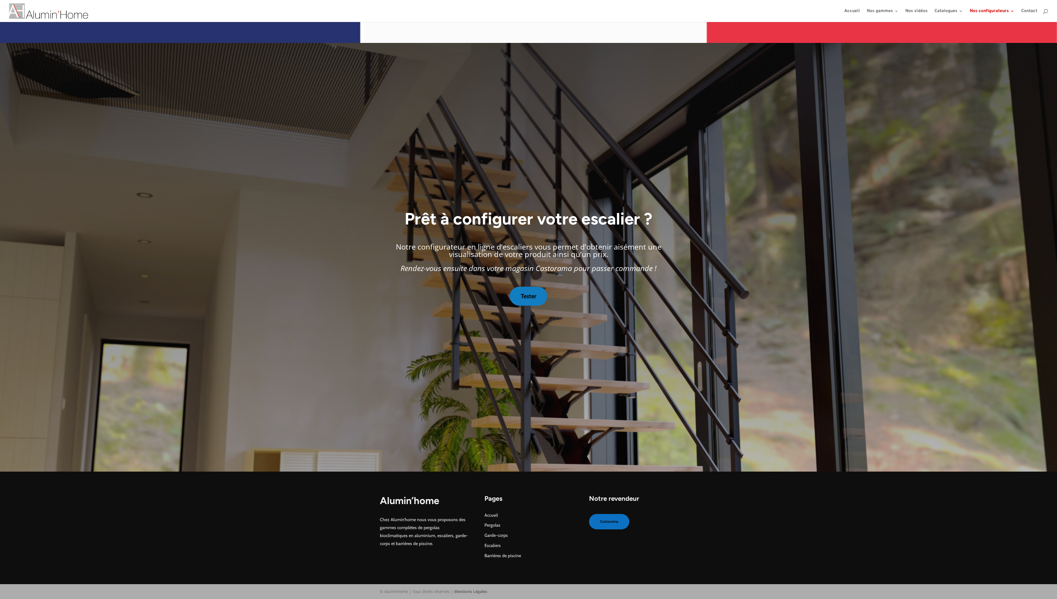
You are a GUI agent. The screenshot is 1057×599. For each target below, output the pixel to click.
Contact (1029, 11)
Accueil (852, 11)
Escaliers (492, 545)
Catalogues (946, 11)
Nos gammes (880, 11)
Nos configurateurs (989, 11)
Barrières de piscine (502, 555)
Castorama (609, 521)
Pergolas (492, 525)
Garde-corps (496, 535)
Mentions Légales (470, 591)
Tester (528, 296)
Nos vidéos (916, 11)
